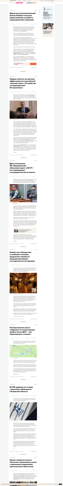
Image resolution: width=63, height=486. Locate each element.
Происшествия (15, 374)
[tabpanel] (43, 13)
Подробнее (36, 484)
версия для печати (34, 67)
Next (52, 36)
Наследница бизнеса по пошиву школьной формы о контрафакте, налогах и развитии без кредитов (52, 17)
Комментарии (23, 71)
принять (60, 484)
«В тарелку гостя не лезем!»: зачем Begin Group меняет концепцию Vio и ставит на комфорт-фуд (45, 32)
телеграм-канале (32, 399)
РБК (17, 96)
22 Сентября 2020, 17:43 (12, 10)
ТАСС (18, 428)
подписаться (33, 63)
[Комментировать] (40, 10)
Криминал (15, 241)
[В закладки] (40, 12)
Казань (41, 0)
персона (44, 7)
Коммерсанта (28, 477)
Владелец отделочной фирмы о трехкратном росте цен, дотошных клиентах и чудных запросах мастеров (43, 17)
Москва (46, 0)
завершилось (29, 50)
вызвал (14, 139)
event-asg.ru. (31, 314)
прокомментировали (23, 234)
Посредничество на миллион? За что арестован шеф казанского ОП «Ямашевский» (25, 230)
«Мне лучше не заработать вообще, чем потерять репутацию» (43, 13)
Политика (14, 152)
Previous (43, 36)
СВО (14, 448)
